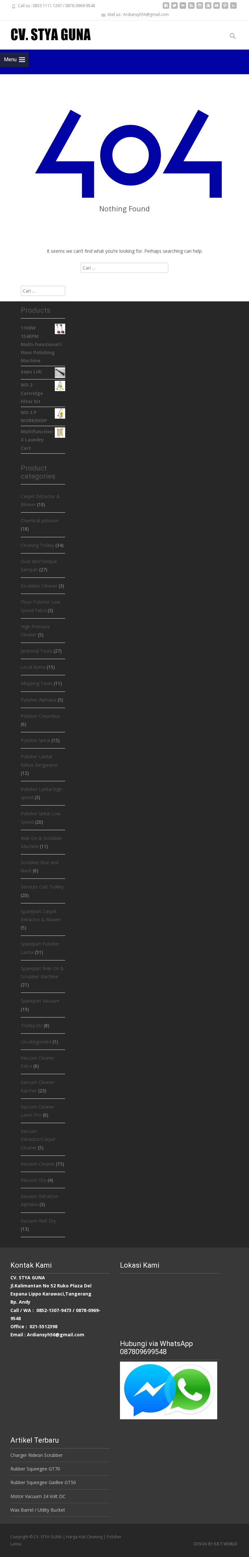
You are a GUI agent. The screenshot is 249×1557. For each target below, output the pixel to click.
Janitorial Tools (36, 651)
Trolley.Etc (31, 1025)
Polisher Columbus (40, 716)
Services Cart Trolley (42, 887)
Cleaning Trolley (37, 545)
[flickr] (183, 8)
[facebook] (166, 8)
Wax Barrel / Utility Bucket (37, 1510)
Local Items (33, 667)
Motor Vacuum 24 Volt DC (37, 1496)
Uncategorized (36, 1042)
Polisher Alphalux (38, 700)
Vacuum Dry (33, 1180)
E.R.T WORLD (225, 1544)
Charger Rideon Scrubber (36, 1455)
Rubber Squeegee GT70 (35, 1469)
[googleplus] (208, 8)
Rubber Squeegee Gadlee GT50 (43, 1482)
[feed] (191, 8)
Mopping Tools (37, 683)
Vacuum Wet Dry (38, 1221)
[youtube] (216, 8)
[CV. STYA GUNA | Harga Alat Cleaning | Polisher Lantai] (45, 34)
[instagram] (199, 8)
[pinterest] (225, 8)
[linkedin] (233, 8)
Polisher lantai (35, 740)
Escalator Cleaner (39, 586)
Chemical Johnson (39, 520)
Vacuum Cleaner (38, 1164)
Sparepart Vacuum (40, 1001)
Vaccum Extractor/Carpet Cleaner (38, 1139)
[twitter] (174, 8)
